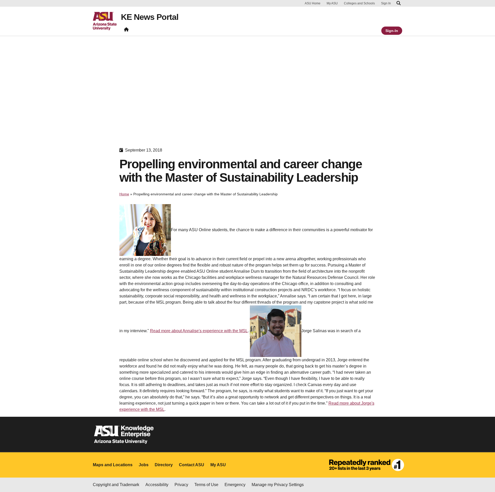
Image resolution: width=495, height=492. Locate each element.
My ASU (332, 3)
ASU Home (312, 3)
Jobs (143, 465)
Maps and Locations (113, 465)
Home (124, 194)
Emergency (235, 484)
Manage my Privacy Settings (278, 484)
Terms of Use (206, 484)
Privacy (181, 484)
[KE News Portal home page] (126, 30)
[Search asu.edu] (398, 3)
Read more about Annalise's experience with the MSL (199, 331)
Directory (164, 465)
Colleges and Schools (359, 3)
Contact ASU (191, 465)
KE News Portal (149, 17)
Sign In (386, 3)
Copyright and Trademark (116, 484)
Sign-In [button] (391, 31)
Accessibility (156, 484)
